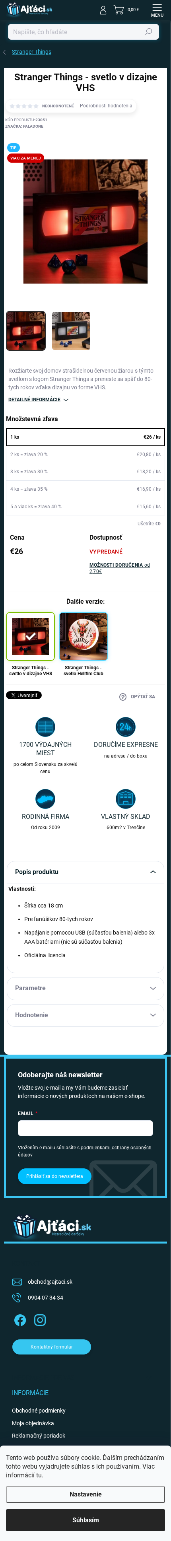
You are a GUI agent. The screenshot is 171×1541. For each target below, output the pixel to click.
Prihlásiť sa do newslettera (54, 1176)
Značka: (24, 126)
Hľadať (148, 32)
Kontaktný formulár (52, 1347)
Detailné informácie (34, 399)
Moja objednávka (33, 1423)
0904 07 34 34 (45, 1297)
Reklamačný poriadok (38, 1435)
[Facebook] (19, 1318)
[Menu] (157, 10)
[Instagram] (39, 1318)
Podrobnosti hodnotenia (106, 106)
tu (39, 1475)
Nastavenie (86, 1494)
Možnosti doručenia (119, 568)
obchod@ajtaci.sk (50, 1282)
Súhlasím (85, 1520)
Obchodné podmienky (39, 1410)
